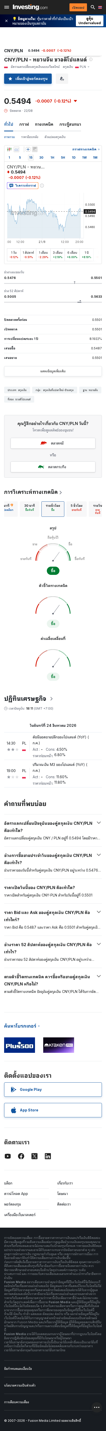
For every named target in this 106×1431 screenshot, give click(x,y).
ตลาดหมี (57, 443)
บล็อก (8, 1183)
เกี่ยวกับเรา (65, 1183)
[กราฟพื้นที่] (16, 149)
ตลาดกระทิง (57, 467)
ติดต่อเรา (64, 1204)
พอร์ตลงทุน (12, 1204)
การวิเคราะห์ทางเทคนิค (31, 492)
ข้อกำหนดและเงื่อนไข (18, 1369)
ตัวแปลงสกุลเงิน (55, 137)
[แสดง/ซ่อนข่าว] (35, 149)
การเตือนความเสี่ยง (16, 1402)
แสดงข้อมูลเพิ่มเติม (53, 371)
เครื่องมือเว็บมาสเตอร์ (20, 1214)
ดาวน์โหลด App (16, 1193)
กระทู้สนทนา (70, 124)
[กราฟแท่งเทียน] (9, 149)
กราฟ (24, 124)
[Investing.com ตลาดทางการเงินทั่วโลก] (30, 7)
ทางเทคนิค (44, 124)
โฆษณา (62, 1193)
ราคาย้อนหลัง (29, 137)
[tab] (29, 509)
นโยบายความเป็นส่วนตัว (20, 1385)
